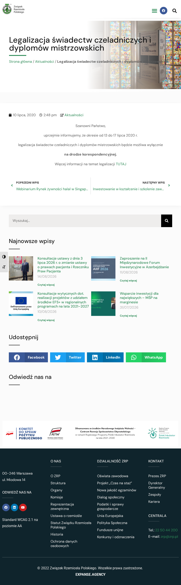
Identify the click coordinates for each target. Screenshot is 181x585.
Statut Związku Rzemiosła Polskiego (71, 525)
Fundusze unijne (110, 530)
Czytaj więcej (46, 285)
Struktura (58, 483)
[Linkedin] (14, 507)
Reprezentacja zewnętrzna (62, 506)
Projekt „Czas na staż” (114, 483)
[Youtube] (23, 507)
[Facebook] (163, 10)
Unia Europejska (110, 515)
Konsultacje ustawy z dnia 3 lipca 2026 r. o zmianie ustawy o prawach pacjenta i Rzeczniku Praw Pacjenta (63, 265)
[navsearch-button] (174, 10)
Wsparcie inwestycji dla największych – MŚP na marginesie (139, 297)
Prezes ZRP (157, 476)
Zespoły (154, 494)
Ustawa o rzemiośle (66, 515)
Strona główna (20, 61)
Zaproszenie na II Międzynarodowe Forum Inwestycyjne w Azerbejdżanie (144, 262)
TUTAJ (121, 164)
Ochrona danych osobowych (64, 543)
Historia (57, 534)
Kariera (154, 501)
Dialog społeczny (110, 497)
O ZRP (55, 476)
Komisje (57, 497)
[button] (154, 10)
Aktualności (44, 61)
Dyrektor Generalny (156, 485)
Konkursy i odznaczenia (115, 537)
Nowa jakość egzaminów (116, 490)
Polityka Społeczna (112, 522)
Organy (56, 490)
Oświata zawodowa (112, 476)
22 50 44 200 (166, 530)
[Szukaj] (166, 221)
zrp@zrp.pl (169, 536)
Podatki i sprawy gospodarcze (110, 506)
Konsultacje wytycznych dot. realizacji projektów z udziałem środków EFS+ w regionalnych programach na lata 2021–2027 (63, 300)
